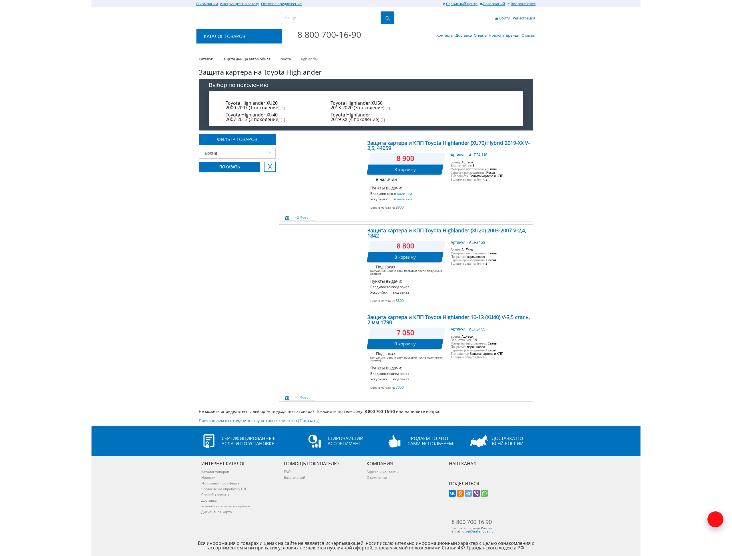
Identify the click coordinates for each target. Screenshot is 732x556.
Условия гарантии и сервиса (225, 506)
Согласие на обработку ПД (223, 488)
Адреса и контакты (382, 471)
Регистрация (524, 18)
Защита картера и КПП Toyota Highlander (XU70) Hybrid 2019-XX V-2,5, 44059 (448, 145)
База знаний (494, 3)
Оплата (480, 35)
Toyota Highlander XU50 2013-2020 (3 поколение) (360, 105)
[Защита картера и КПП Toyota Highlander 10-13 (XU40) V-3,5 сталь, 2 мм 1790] (323, 340)
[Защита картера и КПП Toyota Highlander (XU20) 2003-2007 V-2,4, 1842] (323, 253)
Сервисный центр (462, 3)
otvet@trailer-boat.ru (478, 531)
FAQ (287, 471)
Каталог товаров (215, 471)
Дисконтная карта (216, 511)
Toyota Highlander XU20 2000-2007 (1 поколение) (255, 105)
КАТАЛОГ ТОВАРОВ (224, 36)
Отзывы (529, 35)
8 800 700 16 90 (471, 522)
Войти (504, 18)
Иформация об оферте (220, 483)
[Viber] (476, 493)
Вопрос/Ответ (523, 3)
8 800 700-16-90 (329, 34)
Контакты (444, 35)
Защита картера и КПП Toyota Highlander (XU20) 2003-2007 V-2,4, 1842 (446, 233)
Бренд (211, 153)
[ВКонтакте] (452, 493)
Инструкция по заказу (239, 3)
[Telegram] (468, 493)
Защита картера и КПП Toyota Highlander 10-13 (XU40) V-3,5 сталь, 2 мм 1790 (448, 320)
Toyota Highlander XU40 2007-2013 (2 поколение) (255, 117)
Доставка (463, 35)
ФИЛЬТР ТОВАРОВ (237, 139)
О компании (207, 3)
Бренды (513, 35)
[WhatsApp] (484, 493)
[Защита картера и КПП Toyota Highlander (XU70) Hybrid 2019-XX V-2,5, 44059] (323, 166)
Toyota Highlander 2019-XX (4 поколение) (358, 117)
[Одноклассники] (460, 493)
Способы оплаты (215, 494)
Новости (496, 35)
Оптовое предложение (281, 3)
